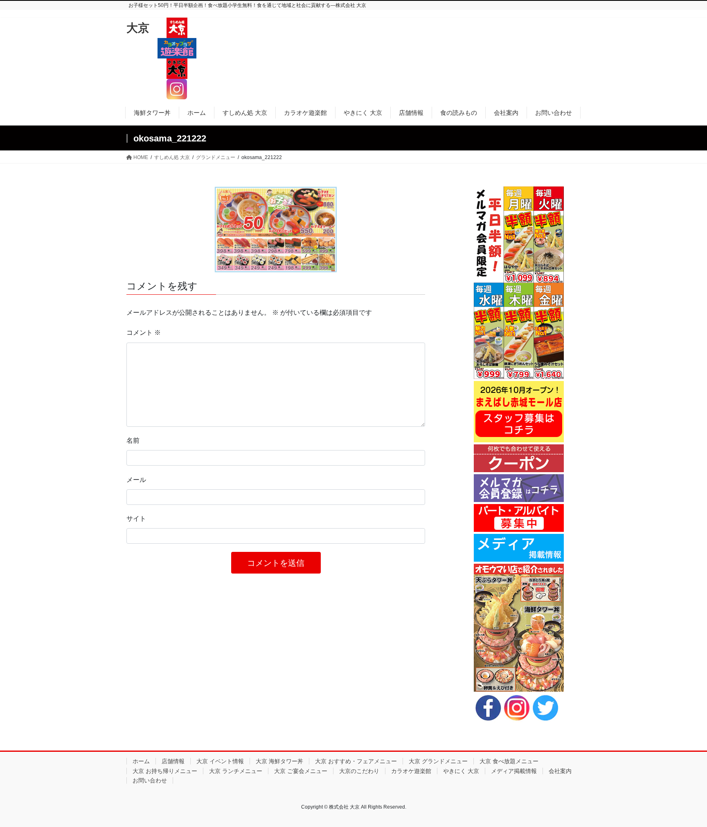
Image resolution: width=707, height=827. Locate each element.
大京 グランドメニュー (438, 761)
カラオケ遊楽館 (411, 771)
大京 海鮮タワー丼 (279, 761)
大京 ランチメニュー (235, 771)
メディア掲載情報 (514, 771)
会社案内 (560, 771)
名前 (133, 440)
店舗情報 (173, 761)
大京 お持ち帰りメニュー (165, 771)
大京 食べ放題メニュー (509, 761)
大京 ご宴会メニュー (300, 771)
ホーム (141, 761)
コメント (143, 332)
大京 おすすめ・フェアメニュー (356, 761)
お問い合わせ (150, 780)
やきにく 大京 (461, 771)
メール (136, 479)
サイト (136, 518)
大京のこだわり (359, 771)
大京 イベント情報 (220, 761)
